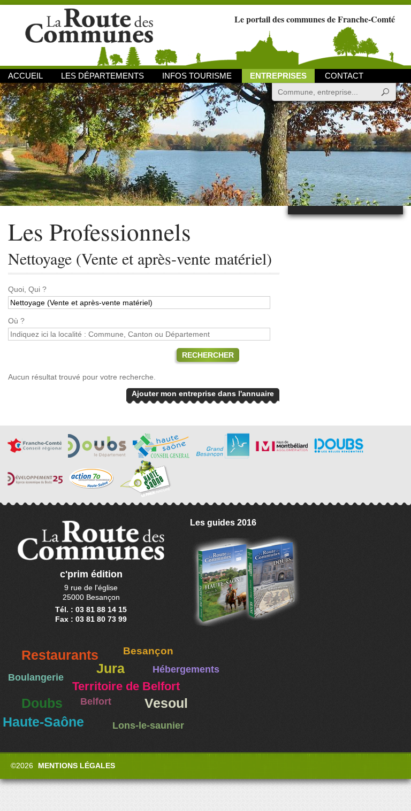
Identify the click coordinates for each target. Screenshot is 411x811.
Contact (344, 75)
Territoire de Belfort (126, 686)
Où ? (16, 320)
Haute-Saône (43, 722)
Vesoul (166, 703)
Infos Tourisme (197, 75)
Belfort (95, 701)
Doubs (42, 703)
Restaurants (59, 655)
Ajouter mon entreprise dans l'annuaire (203, 393)
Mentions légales (76, 765)
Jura (110, 668)
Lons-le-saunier (148, 725)
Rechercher (208, 355)
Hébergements (186, 669)
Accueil (25, 75)
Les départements (102, 75)
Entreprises (278, 75)
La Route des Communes (89, 34)
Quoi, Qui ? (27, 289)
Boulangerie (36, 677)
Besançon (148, 650)
